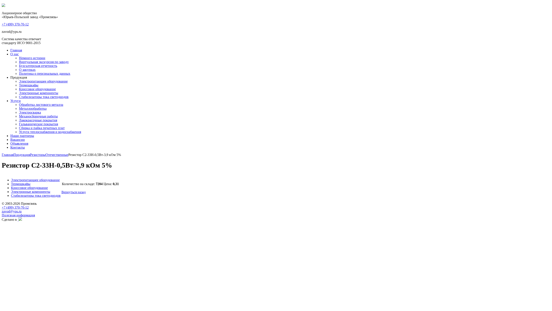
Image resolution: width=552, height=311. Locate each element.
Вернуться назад (73, 192)
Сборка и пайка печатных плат (42, 128)
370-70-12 (15, 24)
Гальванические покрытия (38, 124)
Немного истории (32, 58)
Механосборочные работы (38, 116)
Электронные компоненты (38, 93)
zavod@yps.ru (12, 211)
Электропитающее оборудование (43, 81)
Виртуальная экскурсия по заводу (44, 62)
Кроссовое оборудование (37, 89)
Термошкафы (28, 85)
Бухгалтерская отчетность (38, 66)
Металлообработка (33, 108)
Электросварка (30, 112)
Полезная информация (18, 215)
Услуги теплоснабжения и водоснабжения (50, 132)
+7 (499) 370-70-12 (15, 207)
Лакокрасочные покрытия (38, 120)
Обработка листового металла (41, 104)
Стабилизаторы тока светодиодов (44, 97)
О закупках (27, 69)
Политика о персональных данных (44, 73)
